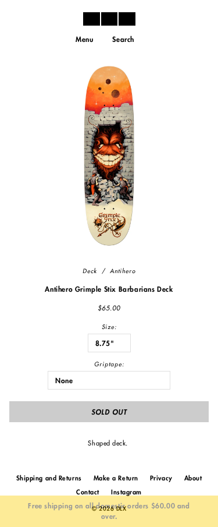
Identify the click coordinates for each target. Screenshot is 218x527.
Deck (90, 271)
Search (123, 39)
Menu (84, 39)
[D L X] (109, 18)
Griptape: (109, 364)
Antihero (122, 271)
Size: (109, 327)
